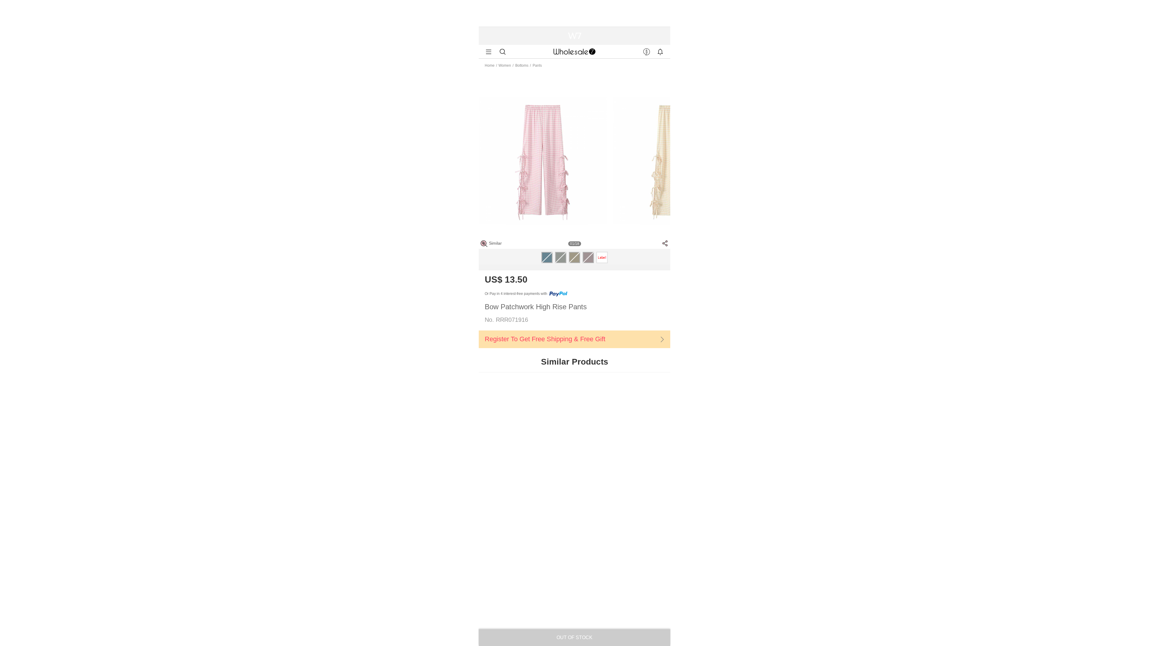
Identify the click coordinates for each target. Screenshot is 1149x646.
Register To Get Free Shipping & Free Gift (545, 339)
